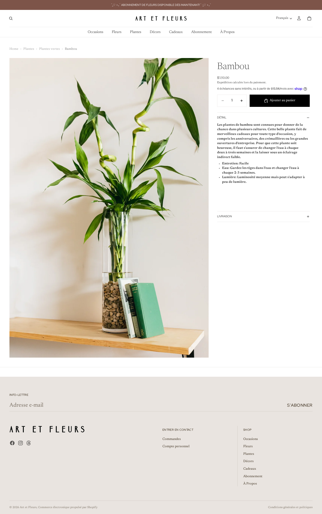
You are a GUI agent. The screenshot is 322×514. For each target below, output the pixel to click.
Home (13, 49)
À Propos (250, 483)
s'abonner (300, 405)
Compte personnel (176, 446)
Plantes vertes (49, 49)
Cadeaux (249, 469)
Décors (248, 461)
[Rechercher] (11, 18)
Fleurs (248, 446)
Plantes (28, 49)
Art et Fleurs (28, 507)
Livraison (224, 216)
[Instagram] (20, 443)
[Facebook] (12, 443)
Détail (221, 117)
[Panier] (309, 18)
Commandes (171, 439)
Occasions (250, 439)
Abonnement (252, 476)
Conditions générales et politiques (290, 507)
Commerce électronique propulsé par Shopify (68, 507)
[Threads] (29, 443)
